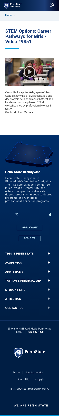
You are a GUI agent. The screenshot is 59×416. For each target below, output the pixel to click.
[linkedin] (41, 214)
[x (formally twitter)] (16, 214)
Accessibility (24, 379)
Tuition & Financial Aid (23, 280)
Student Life (15, 289)
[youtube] (33, 214)
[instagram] (24, 214)
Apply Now (29, 227)
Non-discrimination (34, 372)
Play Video (29, 72)
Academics (13, 262)
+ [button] (49, 253)
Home (8, 15)
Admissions (14, 271)
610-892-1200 (35, 331)
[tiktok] (50, 214)
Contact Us (14, 307)
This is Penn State (19, 253)
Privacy (16, 372)
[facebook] (9, 214)
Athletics (13, 298)
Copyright (39, 379)
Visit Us (29, 238)
